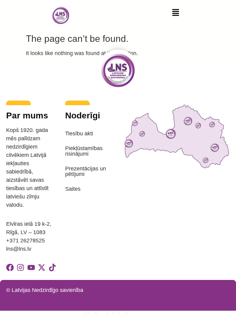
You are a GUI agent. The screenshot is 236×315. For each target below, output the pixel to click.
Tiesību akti (79, 133)
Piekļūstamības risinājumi (84, 151)
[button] (175, 13)
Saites (73, 189)
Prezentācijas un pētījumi (85, 171)
